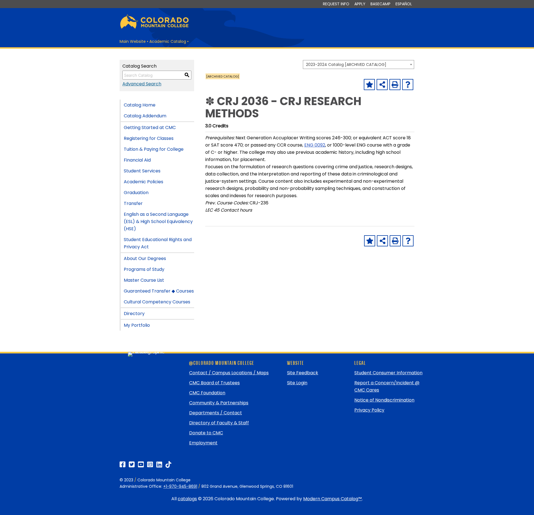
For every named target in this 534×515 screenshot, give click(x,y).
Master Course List (144, 280)
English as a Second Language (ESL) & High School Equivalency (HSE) (158, 221)
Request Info (336, 4)
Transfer (133, 203)
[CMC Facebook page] (122, 464)
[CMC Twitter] (132, 464)
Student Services (142, 171)
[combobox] (358, 64)
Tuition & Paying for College (154, 149)
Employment (203, 443)
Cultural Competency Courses (157, 302)
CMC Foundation (207, 393)
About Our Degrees (145, 258)
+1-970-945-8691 (180, 486)
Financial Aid (137, 160)
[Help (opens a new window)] (407, 84)
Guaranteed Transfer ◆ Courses (159, 291)
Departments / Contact (215, 413)
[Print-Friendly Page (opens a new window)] (394, 84)
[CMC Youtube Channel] (141, 464)
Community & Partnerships (218, 403)
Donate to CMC (206, 433)
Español (403, 4)
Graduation (136, 192)
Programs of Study (144, 269)
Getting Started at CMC (150, 127)
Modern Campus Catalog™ (332, 499)
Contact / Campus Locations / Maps (229, 373)
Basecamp (380, 4)
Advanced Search (141, 84)
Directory (134, 313)
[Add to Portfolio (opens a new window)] (369, 84)
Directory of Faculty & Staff (219, 423)
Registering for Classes (149, 138)
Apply (359, 4)
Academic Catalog (167, 41)
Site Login (297, 383)
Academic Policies (143, 182)
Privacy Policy (369, 410)
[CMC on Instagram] (150, 464)
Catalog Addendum (145, 116)
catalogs (187, 499)
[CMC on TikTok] (168, 464)
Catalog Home (139, 105)
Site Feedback (302, 373)
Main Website (133, 41)
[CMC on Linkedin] (159, 464)
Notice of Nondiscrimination (384, 400)
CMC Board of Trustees (214, 383)
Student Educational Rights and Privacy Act (158, 243)
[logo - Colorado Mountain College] (154, 28)
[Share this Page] (382, 84)
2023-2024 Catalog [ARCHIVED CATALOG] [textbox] (346, 64)
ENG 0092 (314, 145)
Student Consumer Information (388, 373)
